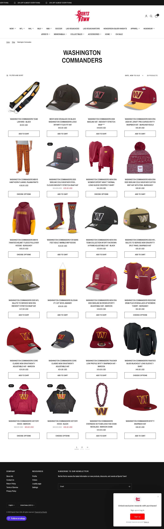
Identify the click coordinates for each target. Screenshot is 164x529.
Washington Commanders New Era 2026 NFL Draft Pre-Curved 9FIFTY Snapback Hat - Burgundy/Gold (140, 122)
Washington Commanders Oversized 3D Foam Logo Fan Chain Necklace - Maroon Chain (101, 424)
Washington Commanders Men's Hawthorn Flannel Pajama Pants (23, 181)
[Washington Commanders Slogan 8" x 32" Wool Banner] (62, 278)
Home (107, 34)
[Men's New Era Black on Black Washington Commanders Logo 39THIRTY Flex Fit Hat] (62, 97)
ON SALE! (119, 34)
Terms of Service (12, 487)
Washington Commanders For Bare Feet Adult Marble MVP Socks (62, 241)
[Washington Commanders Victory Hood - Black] (62, 399)
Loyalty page (36, 483)
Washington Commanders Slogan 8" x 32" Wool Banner (63, 301)
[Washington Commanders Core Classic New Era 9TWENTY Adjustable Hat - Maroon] (23, 339)
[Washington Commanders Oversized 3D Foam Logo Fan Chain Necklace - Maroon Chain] (101, 399)
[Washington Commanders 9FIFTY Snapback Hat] (140, 399)
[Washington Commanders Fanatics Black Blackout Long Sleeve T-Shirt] (140, 339)
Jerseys (44, 34)
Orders (34, 480)
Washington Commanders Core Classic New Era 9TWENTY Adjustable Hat (62, 363)
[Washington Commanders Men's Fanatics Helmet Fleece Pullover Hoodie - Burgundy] (23, 218)
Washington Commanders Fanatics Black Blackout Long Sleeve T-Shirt (140, 363)
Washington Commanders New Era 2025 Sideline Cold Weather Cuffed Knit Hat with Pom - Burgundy (140, 182)
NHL (30, 28)
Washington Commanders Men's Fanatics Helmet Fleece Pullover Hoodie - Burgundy (24, 242)
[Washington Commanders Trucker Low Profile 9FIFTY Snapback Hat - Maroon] (101, 339)
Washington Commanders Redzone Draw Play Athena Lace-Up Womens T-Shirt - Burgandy (140, 303)
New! (12, 28)
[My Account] (146, 16)
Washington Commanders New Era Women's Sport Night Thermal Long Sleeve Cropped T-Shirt (101, 182)
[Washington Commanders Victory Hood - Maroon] (23, 399)
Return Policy (11, 483)
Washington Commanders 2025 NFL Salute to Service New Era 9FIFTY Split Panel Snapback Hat (140, 242)
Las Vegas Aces (72, 28)
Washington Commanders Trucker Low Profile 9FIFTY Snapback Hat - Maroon (101, 363)
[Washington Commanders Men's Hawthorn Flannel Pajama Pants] (23, 158)
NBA (48, 28)
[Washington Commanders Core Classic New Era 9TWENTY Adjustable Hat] (62, 339)
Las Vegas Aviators (91, 28)
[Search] (151, 16)
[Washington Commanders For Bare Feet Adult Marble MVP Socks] (62, 218)
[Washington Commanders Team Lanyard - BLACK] (23, 97)
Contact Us (10, 480)
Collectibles (76, 34)
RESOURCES (37, 471)
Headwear (148, 28)
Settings (35, 487)
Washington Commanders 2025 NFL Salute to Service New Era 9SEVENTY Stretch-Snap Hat (24, 303)
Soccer (58, 28)
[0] (156, 16)
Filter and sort (16, 75)
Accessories (93, 34)
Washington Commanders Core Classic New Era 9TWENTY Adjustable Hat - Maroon (24, 363)
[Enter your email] (129, 486)
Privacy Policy (11, 491)
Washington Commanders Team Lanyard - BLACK (24, 120)
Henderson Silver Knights (115, 28)
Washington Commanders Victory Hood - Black (63, 422)
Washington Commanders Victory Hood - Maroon (24, 422)
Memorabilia (59, 34)
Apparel (134, 28)
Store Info (9, 476)
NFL (21, 28)
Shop (13, 42)
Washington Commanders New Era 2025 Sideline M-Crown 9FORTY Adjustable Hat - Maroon (101, 303)
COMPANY (10, 471)
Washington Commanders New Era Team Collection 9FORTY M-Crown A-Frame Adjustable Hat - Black (101, 242)
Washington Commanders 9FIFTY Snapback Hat (140, 422)
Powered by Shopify (41, 512)
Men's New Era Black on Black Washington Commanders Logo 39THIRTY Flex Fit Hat (63, 122)
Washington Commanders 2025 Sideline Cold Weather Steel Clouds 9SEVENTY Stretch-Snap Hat (62, 182)
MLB (39, 28)
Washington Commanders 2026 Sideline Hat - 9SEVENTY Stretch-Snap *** (101, 122)
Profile (34, 476)
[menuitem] (13, 28)
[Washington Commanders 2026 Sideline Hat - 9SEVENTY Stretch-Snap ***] (101, 97)
